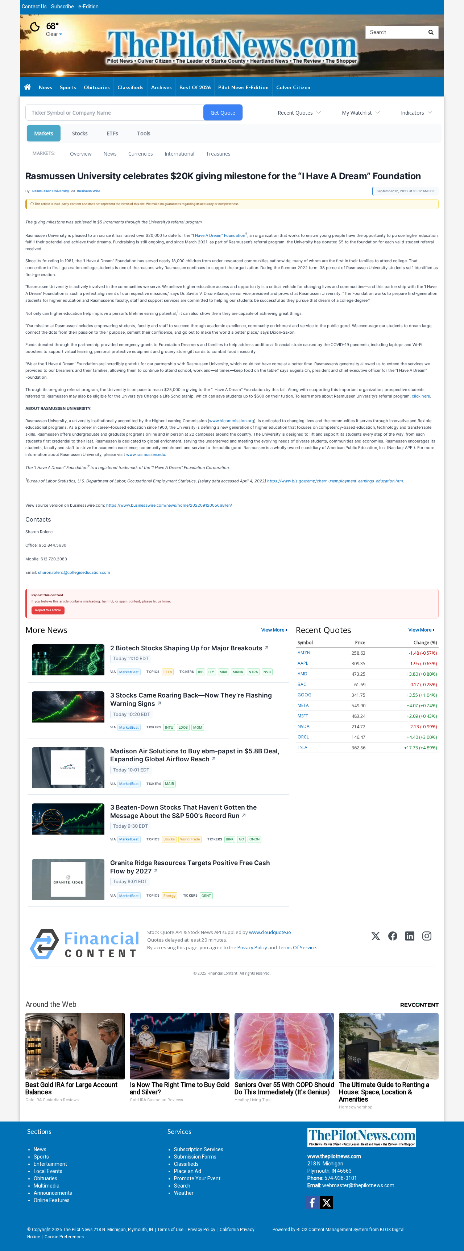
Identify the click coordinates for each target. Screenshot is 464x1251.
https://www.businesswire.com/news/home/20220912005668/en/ (169, 505)
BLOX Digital (392, 1229)
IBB (200, 672)
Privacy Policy (252, 947)
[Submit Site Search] (431, 32)
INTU (169, 727)
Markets (43, 133)
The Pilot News (77, 1229)
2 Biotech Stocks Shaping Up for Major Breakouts (189, 648)
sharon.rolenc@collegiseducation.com (74, 572)
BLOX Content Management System (332, 1229)
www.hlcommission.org (231, 420)
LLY (211, 672)
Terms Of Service (297, 947)
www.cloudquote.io (270, 932)
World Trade (190, 839)
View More (273, 629)
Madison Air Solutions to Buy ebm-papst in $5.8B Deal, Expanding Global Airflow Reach (194, 755)
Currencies (140, 153)
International (179, 153)
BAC (302, 684)
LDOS (183, 727)
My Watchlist (357, 112)
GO (241, 839)
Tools (143, 133)
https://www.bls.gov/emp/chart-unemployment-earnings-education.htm (335, 480)
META (303, 705)
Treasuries (218, 153)
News (110, 153)
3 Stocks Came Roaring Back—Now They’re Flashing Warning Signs (191, 699)
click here (421, 396)
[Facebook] (392, 944)
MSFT (303, 716)
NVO (267, 672)
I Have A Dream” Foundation (219, 235)
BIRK (229, 839)
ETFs (112, 133)
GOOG (304, 695)
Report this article (48, 610)
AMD (302, 674)
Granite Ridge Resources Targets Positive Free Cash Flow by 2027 (190, 867)
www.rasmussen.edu (145, 454)
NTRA (253, 672)
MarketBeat (129, 672)
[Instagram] (426, 944)
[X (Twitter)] (375, 944)
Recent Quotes (295, 112)
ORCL (303, 737)
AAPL (303, 663)
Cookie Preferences (64, 1236)
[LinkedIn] (409, 944)
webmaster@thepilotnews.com (358, 1185)
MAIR (169, 784)
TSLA (302, 747)
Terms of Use (170, 1229)
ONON (254, 839)
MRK (223, 672)
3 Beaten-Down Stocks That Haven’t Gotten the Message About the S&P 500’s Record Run (183, 811)
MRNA (238, 672)
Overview (81, 153)
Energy (169, 896)
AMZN (304, 653)
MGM (197, 727)
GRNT (206, 896)
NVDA (304, 726)
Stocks (80, 133)
